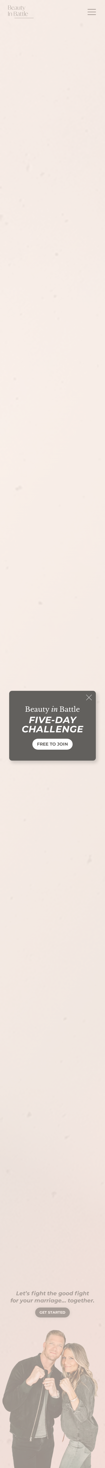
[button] (89, 698)
